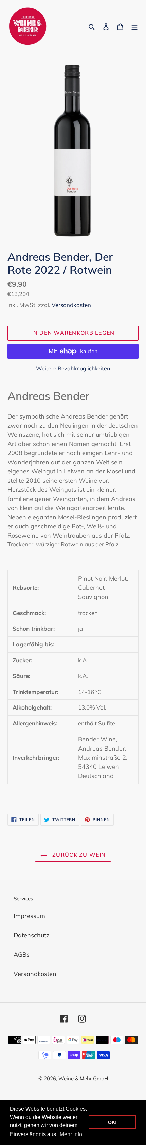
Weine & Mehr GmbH (83, 1078)
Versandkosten (71, 304)
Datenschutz (31, 935)
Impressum (29, 916)
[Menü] (134, 26)
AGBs (22, 954)
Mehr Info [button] (71, 1134)
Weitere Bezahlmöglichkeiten (73, 368)
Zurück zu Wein (78, 854)
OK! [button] (112, 1122)
